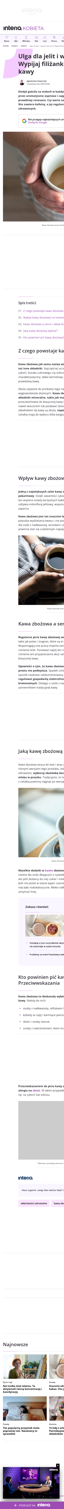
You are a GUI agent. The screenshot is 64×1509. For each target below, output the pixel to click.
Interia (6, 46)
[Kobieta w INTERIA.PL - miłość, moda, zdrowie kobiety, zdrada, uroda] (33, 28)
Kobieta (15, 46)
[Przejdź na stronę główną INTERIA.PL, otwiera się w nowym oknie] (13, 28)
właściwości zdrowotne (34, 1203)
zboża (36, 1090)
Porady (24, 46)
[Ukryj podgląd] (58, 1465)
